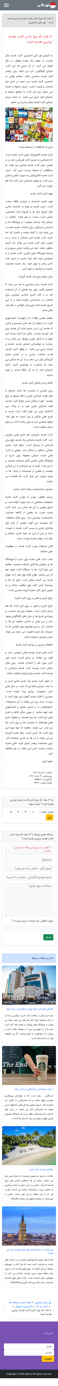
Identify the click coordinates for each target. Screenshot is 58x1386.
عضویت (48, 1359)
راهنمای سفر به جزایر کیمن (41, 1169)
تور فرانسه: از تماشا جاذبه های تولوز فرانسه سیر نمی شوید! (29, 1251)
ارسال (48, 937)
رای (49, 817)
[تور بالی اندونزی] (46, 5)
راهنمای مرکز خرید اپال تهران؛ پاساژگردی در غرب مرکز (29, 1009)
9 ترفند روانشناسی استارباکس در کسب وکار (34, 1089)
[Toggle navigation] (6, 5)
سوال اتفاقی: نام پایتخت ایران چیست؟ (32, 921)
